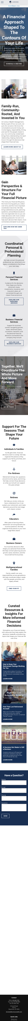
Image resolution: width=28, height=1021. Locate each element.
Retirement (14, 1019)
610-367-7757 (15, 1000)
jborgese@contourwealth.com (14, 1011)
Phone (3, 795)
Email (3, 787)
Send (5, 816)
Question (4, 803)
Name (3, 779)
